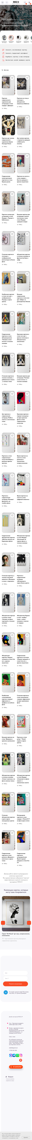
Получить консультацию (15, 984)
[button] (14, 50)
